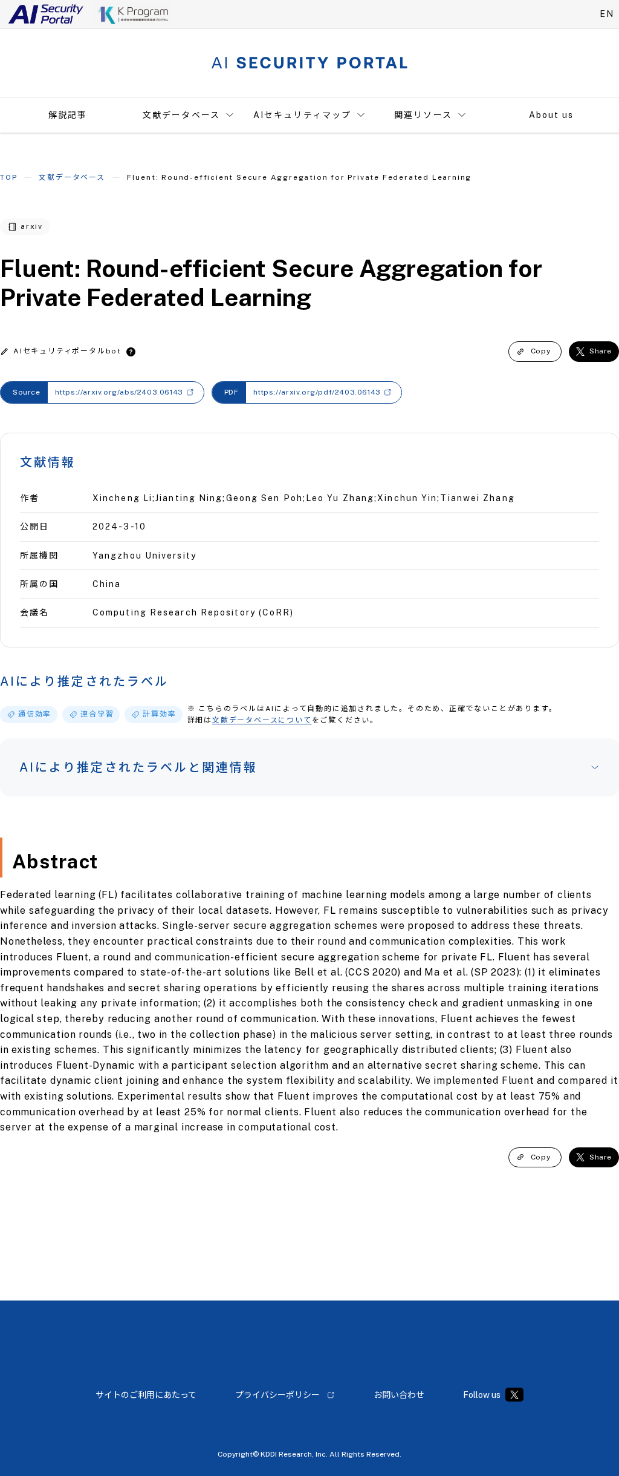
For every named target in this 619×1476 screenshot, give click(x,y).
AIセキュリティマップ (302, 115)
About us (551, 115)
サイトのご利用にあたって (146, 1395)
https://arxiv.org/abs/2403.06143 (119, 392)
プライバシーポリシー (277, 1395)
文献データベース (181, 115)
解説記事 (67, 115)
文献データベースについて (262, 720)
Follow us (482, 1395)
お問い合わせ (399, 1395)
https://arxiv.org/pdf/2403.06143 (317, 392)
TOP (8, 177)
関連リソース (423, 115)
